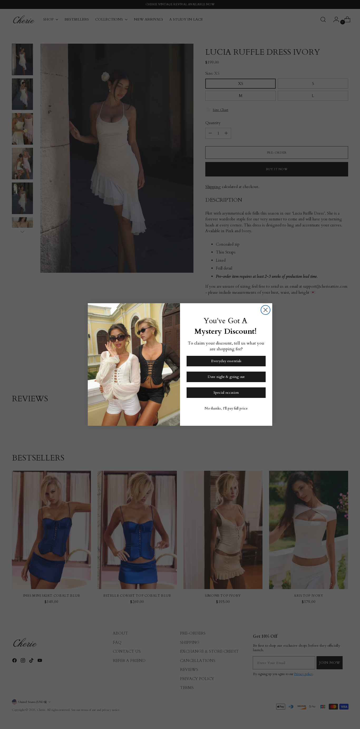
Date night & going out (226, 376)
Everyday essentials (226, 360)
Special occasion (226, 392)
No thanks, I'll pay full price (226, 408)
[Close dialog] (265, 310)
